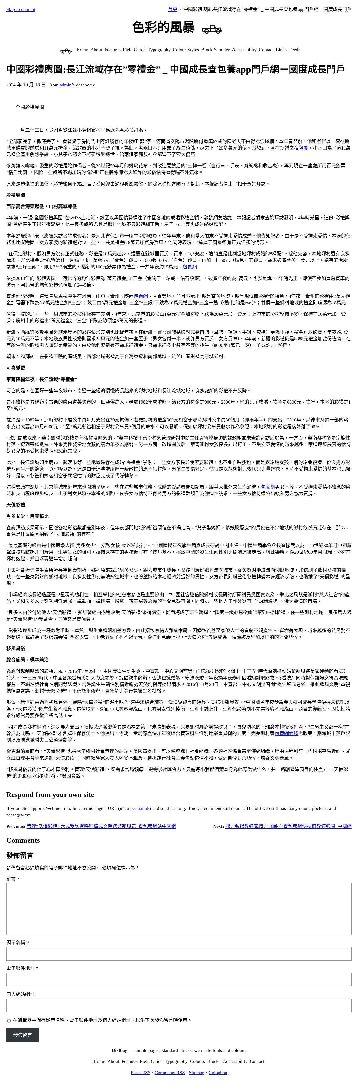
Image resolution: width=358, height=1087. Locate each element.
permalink (139, 808)
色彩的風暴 (163, 27)
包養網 (190, 267)
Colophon (218, 1072)
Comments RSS (170, 1072)
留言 (12, 879)
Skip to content (20, 9)
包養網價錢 (286, 733)
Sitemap (196, 1072)
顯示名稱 (17, 942)
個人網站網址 (20, 994)
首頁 (172, 9)
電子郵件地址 (22, 968)
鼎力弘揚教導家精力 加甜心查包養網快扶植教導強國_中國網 (288, 826)
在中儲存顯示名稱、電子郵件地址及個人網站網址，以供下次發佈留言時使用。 (102, 1020)
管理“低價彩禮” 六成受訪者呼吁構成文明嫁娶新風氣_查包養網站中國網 (101, 826)
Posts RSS (140, 1072)
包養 (303, 148)
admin (66, 84)
